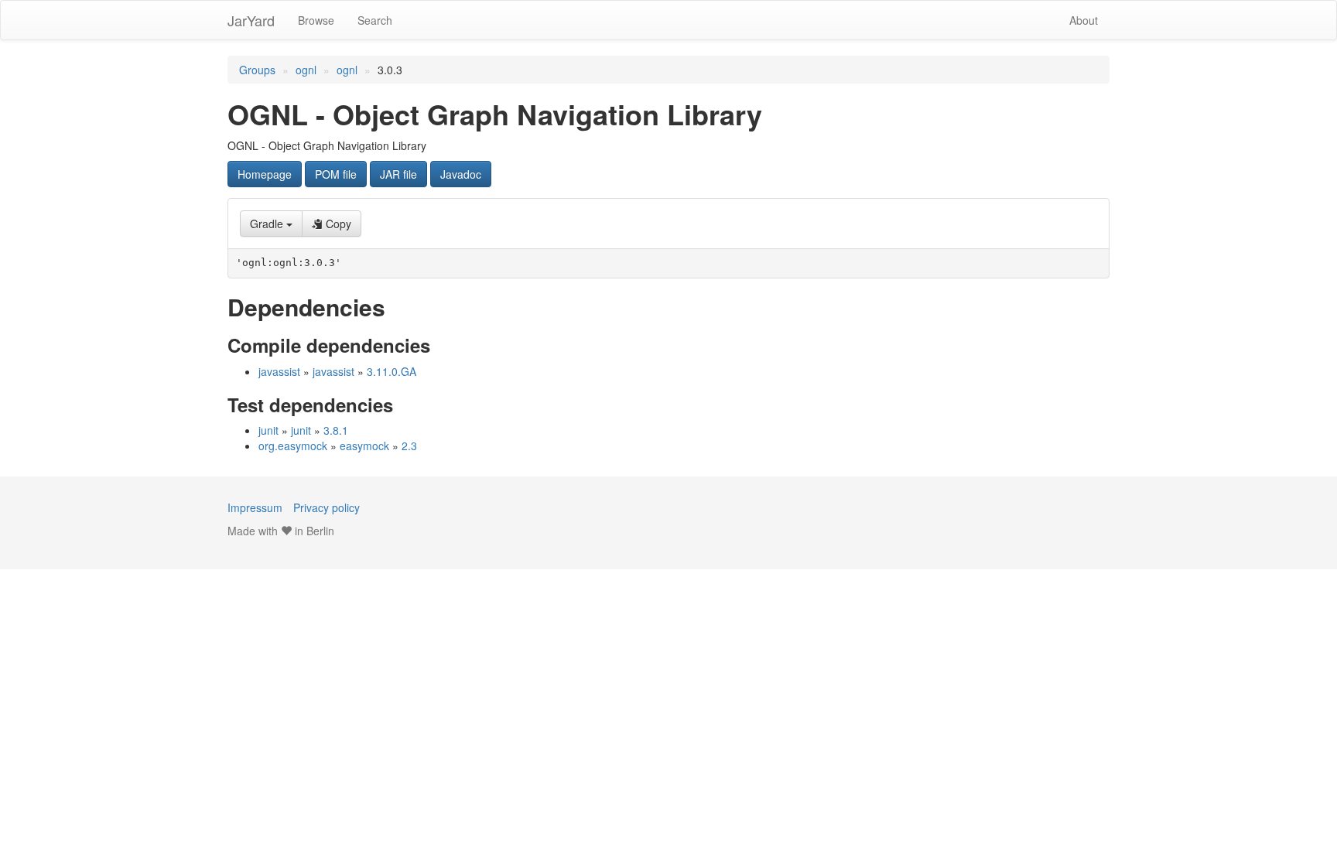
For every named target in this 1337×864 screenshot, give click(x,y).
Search (374, 20)
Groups (257, 69)
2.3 (409, 445)
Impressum (254, 507)
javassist (279, 371)
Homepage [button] (265, 174)
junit (268, 430)
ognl (306, 69)
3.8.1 (335, 430)
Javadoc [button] (460, 174)
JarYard (251, 20)
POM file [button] (336, 174)
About (1083, 20)
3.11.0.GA (391, 371)
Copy (337, 223)
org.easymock (292, 445)
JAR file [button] (398, 174)
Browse (316, 20)
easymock (364, 445)
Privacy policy (326, 507)
